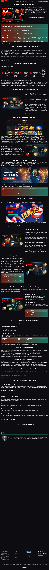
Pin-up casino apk (43, 296)
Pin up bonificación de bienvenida (30, 231)
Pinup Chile (16, 553)
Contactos (16, 558)
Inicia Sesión (45, 1)
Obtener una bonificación (33, 17)
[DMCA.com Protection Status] (24, 567)
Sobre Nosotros (16, 557)
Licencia (15, 554)
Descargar (40, 1)
